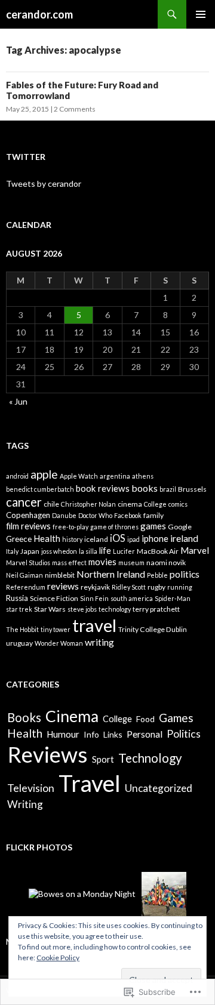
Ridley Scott (129, 587)
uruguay (19, 643)
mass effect (69, 562)
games (153, 525)
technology (115, 609)
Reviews (47, 754)
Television (30, 787)
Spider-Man (173, 598)
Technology (150, 758)
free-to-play (70, 527)
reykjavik (95, 586)
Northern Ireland (110, 573)
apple (44, 474)
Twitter (25, 157)
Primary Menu (200, 14)
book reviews (103, 488)
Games (176, 718)
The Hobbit (22, 629)
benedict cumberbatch (40, 489)
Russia (17, 598)
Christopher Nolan (88, 504)
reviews (63, 585)
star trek (19, 609)
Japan (29, 551)
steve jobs (82, 609)
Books (24, 717)
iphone (155, 538)
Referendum (25, 587)
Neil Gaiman (24, 575)
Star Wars (50, 609)
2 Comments (75, 108)
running (179, 587)
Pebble (157, 575)
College (155, 504)
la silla (88, 551)
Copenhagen (28, 515)
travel (94, 625)
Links (112, 734)
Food (145, 719)
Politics (184, 733)
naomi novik (166, 562)
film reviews (28, 526)
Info (91, 734)
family (153, 515)
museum (131, 562)
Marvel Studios (28, 562)
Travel (90, 783)
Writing (25, 804)
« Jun (18, 401)
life (105, 550)
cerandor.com (39, 14)
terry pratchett (156, 609)
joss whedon (59, 551)
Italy (12, 551)
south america (131, 598)
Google (180, 526)
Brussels (192, 489)
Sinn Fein (94, 598)
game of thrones (114, 527)
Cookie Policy (57, 957)
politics (184, 573)
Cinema (72, 716)
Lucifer (124, 551)
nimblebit (60, 575)
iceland (96, 539)
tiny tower (55, 629)
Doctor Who (95, 515)
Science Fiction (54, 598)
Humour (63, 734)
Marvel (194, 550)
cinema (130, 504)
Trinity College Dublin (152, 629)
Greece (19, 539)
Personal (144, 734)
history (72, 539)
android (17, 476)
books (144, 488)
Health (46, 538)
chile (51, 504)
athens (142, 476)
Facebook (128, 515)
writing (99, 642)
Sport (103, 759)
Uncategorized (158, 788)
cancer (24, 502)
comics (178, 504)
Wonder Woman (59, 643)
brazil (167, 489)
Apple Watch (79, 476)
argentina (115, 476)
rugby (156, 586)
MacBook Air (158, 551)
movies (102, 561)
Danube (64, 515)
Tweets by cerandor (43, 183)
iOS (117, 538)
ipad (133, 539)
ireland (184, 538)
